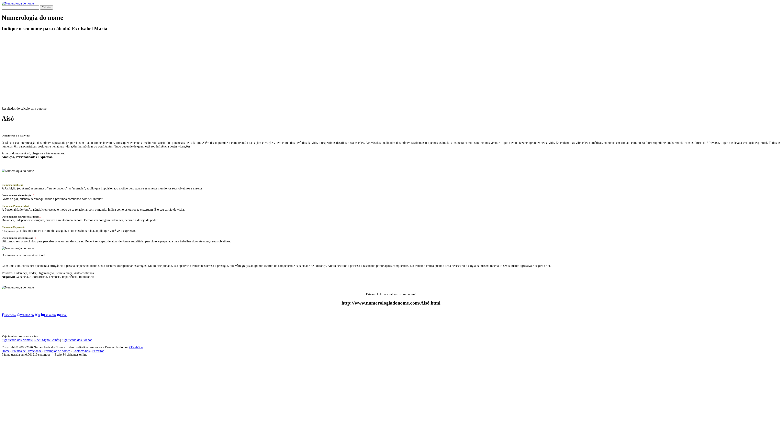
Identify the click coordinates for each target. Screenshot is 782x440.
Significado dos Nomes (17, 340)
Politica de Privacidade (26, 351)
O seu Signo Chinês (46, 340)
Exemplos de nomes (57, 351)
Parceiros (98, 351)
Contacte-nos (81, 351)
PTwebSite (136, 347)
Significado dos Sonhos (77, 340)
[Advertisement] (391, 72)
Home (6, 351)
